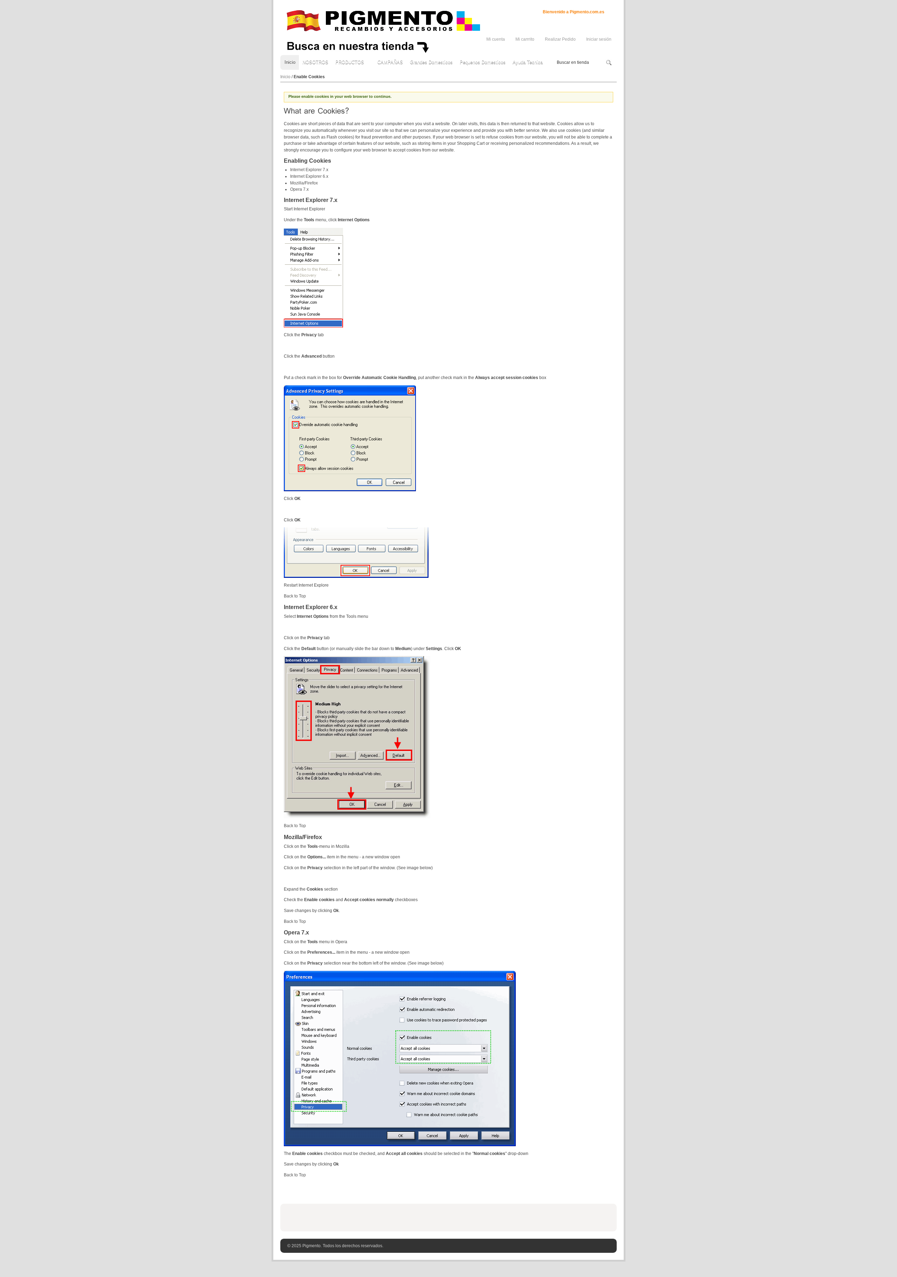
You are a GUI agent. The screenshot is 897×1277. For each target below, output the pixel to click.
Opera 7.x (299, 189)
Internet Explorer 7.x (309, 169)
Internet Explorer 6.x (309, 176)
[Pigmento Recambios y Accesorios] (383, 21)
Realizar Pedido (560, 39)
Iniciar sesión (598, 39)
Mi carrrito (524, 39)
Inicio (285, 76)
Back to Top (295, 596)
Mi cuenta (495, 39)
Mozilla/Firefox (304, 183)
